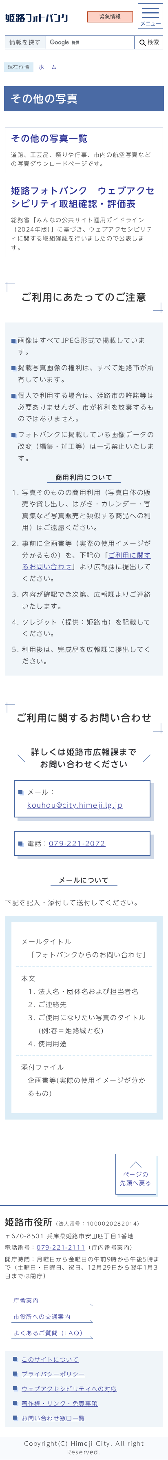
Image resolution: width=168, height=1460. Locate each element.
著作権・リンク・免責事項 (60, 1404)
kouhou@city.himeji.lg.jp (75, 805)
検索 (153, 42)
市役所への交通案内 (42, 1317)
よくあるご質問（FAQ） (49, 1333)
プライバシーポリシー (53, 1374)
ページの (136, 1179)
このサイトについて (50, 1360)
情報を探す (25, 42)
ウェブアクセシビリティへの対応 (69, 1389)
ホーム (47, 67)
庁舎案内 (26, 1300)
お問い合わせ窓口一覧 (53, 1418)
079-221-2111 (61, 1247)
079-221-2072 (77, 843)
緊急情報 (110, 16)
